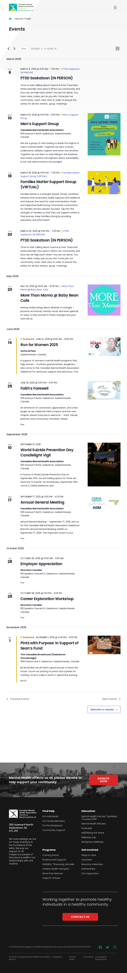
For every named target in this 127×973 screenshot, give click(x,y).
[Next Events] (14, 48)
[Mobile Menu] (115, 7)
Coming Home (50, 855)
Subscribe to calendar (102, 709)
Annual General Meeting (42, 502)
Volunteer (86, 859)
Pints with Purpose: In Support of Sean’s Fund (49, 645)
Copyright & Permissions (101, 958)
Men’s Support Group (39, 123)
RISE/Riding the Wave (92, 833)
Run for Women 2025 (39, 344)
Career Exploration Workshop (47, 598)
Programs (49, 849)
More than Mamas (52, 873)
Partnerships (88, 869)
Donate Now (103, 779)
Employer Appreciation (41, 563)
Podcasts (86, 828)
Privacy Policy (72, 958)
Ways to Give (88, 855)
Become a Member (92, 864)
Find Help (48, 811)
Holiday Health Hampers (55, 869)
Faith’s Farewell (34, 388)
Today (23, 48)
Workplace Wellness (92, 842)
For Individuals (50, 816)
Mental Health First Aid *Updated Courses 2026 (99, 818)
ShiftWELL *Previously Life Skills (58, 864)
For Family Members (53, 821)
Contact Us (80, 917)
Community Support (53, 830)
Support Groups (51, 878)
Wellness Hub (88, 837)
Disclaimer (88, 957)
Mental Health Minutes (93, 823)
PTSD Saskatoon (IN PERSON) (46, 78)
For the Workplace (52, 825)
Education (88, 811)
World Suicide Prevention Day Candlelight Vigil (46, 452)
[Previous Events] (8, 48)
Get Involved (89, 849)
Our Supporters (89, 873)
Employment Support (54, 859)
